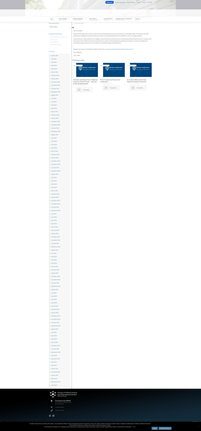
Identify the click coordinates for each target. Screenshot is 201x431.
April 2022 (54, 223)
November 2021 (55, 240)
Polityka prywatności (165, 428)
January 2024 (54, 157)
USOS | (144, 2)
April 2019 (54, 339)
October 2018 (55, 349)
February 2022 (55, 230)
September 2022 (55, 210)
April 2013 (54, 385)
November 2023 (55, 164)
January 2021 (54, 273)
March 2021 (54, 266)
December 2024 (55, 121)
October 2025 (55, 88)
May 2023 (54, 184)
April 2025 (54, 108)
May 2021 (54, 260)
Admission (109, 2)
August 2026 (54, 55)
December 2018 (55, 345)
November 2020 (55, 279)
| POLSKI (149, 2)
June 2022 (54, 217)
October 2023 (55, 167)
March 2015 (54, 368)
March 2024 (54, 151)
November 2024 (55, 124)
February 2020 (55, 309)
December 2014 (55, 372)
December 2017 (55, 358)
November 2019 (55, 319)
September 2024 (55, 131)
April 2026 (54, 68)
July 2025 (53, 98)
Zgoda (154, 428)
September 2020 (55, 286)
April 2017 (54, 365)
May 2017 (54, 362)
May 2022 (54, 220)
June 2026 (54, 62)
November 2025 (55, 85)
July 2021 (53, 253)
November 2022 (55, 204)
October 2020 (55, 283)
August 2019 (54, 329)
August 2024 (54, 134)
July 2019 (53, 332)
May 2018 (54, 355)
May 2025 (54, 105)
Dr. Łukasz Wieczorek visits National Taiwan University (136, 81)
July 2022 (53, 213)
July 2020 (53, 293)
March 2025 (54, 111)
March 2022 (54, 227)
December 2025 (55, 82)
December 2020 (55, 276)
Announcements (53, 39)
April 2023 (54, 187)
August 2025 (54, 95)
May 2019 (54, 335)
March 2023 (54, 190)
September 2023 (55, 171)
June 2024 (54, 141)
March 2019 (54, 342)
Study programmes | (120, 2)
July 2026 (53, 59)
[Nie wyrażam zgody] (199, 426)
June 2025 (54, 101)
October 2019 (55, 322)
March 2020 (54, 306)
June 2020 (54, 296)
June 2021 (54, 256)
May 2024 (54, 144)
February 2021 (55, 269)
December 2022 (55, 200)
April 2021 (54, 263)
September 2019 (55, 325)
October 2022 (55, 207)
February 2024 (55, 154)
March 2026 (54, 72)
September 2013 (55, 382)
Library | (139, 2)
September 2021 (55, 246)
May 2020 (54, 299)
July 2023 (53, 177)
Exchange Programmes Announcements (58, 37)
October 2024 (55, 128)
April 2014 (54, 378)
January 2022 (54, 233)
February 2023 (55, 194)
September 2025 (55, 92)
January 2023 (54, 197)
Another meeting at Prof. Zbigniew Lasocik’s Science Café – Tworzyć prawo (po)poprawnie (85, 82)
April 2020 (54, 302)
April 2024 (54, 148)
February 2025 (55, 115)
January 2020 (54, 312)
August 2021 (54, 250)
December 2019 (55, 316)
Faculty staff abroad (54, 42)
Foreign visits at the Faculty (55, 44)
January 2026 (54, 78)
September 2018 (55, 352)
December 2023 (55, 161)
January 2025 (54, 118)
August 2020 (54, 289)
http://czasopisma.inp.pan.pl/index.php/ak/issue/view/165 (117, 49)
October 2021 (55, 243)
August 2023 (54, 174)
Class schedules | (131, 2)
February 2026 (55, 75)
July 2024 (53, 138)
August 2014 (54, 375)
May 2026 (54, 65)
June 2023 (54, 180)
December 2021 (55, 237)
